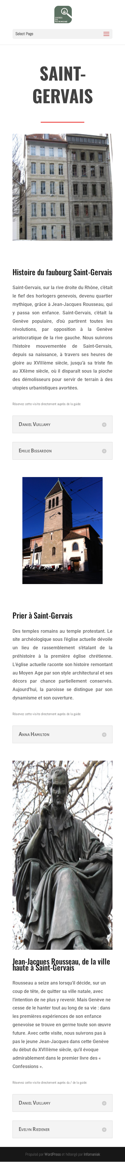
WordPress (52, 1154)
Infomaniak (92, 1154)
